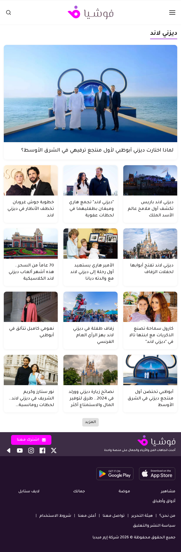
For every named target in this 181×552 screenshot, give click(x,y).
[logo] (90, 12)
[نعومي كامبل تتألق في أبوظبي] (31, 307)
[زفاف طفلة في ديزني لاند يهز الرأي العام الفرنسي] (90, 307)
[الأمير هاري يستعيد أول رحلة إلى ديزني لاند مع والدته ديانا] (90, 243)
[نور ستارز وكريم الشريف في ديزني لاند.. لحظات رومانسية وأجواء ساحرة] (31, 370)
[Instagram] (31, 450)
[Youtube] (20, 450)
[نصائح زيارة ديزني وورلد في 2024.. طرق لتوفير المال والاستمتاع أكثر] (90, 370)
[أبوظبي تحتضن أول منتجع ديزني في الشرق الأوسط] (150, 370)
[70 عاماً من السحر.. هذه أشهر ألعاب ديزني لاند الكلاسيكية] (31, 243)
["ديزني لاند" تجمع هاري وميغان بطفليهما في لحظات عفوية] (90, 180)
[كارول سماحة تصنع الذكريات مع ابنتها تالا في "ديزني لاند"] (150, 307)
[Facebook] (42, 450)
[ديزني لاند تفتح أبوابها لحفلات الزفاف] (150, 243)
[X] (54, 450)
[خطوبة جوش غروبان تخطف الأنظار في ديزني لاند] (31, 180)
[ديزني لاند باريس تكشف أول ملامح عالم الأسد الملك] (150, 180)
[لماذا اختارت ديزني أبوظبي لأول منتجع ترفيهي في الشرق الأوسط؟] (90, 93)
